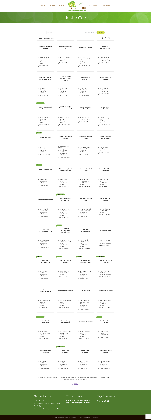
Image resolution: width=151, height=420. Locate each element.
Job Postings (101, 377)
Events (61, 6)
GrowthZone (95, 417)
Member (52, 6)
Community (93, 6)
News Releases (53, 377)
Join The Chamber (83, 379)
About (42, 6)
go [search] (102, 32)
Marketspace (93, 377)
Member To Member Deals (82, 377)
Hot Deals (71, 377)
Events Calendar (62, 377)
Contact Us (109, 377)
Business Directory (43, 377)
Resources (105, 6)
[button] (37, 38)
